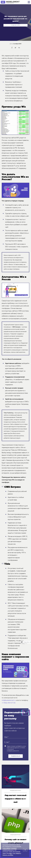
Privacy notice (26, 642)
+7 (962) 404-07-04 (8, 703)
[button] (29, 2)
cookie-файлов (6, 848)
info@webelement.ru (9, 700)
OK (25, 850)
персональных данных (13, 747)
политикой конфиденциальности (13, 750)
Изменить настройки (8, 855)
